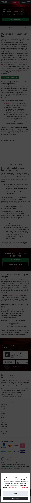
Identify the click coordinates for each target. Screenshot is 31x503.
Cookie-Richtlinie (24, 487)
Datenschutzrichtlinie (12, 487)
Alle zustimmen (15, 498)
